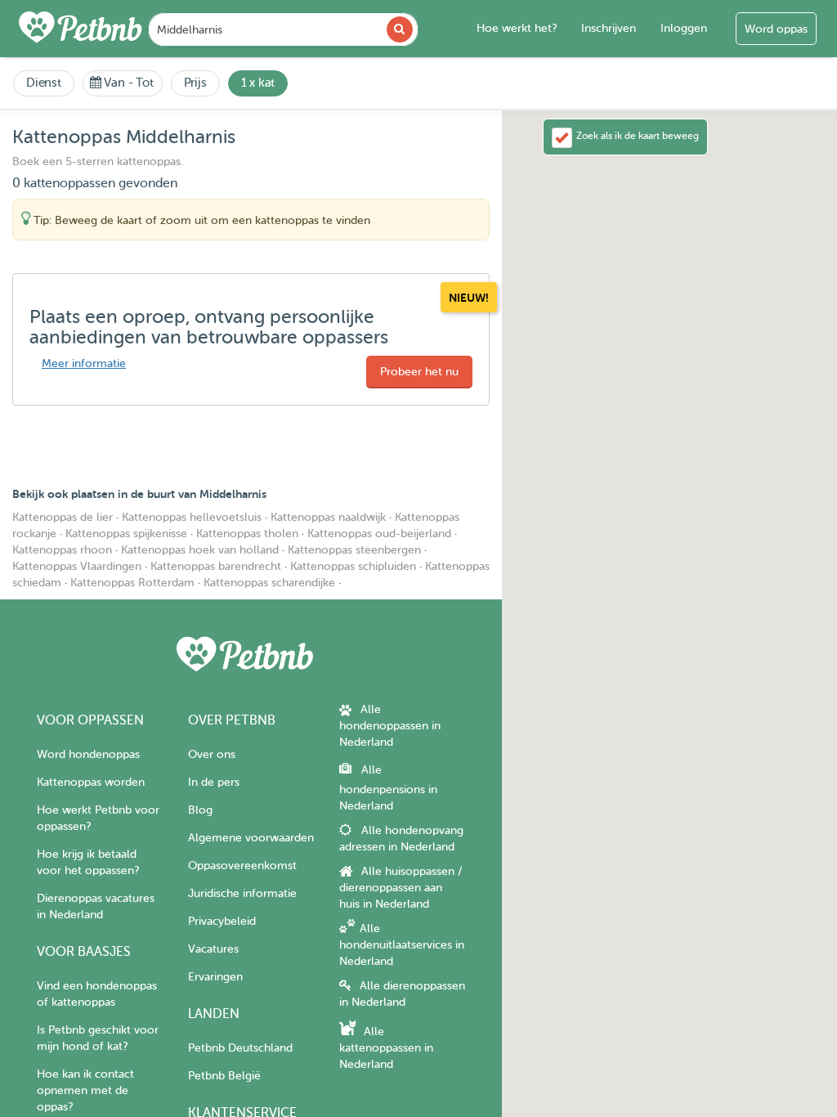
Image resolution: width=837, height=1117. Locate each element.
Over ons (211, 754)
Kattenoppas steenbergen (354, 550)
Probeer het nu (419, 372)
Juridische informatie (242, 893)
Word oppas (776, 29)
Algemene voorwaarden (251, 838)
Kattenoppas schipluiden (353, 566)
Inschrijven (608, 28)
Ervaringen (215, 977)
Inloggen (683, 28)
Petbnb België (224, 1076)
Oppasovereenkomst (242, 865)
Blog (200, 810)
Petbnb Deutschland (240, 1048)
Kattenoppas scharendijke (269, 582)
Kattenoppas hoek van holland (200, 550)
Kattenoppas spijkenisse (126, 533)
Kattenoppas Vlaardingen (76, 566)
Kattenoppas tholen (247, 533)
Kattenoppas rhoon (62, 550)
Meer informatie (84, 363)
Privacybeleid (222, 921)
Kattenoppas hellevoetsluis (192, 517)
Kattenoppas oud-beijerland (379, 533)
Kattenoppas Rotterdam (132, 582)
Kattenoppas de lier (62, 517)
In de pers (213, 782)
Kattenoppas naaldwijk (328, 517)
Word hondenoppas (88, 754)
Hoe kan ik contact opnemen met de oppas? (85, 1090)
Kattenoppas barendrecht (215, 566)
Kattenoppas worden (91, 782)
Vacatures (213, 949)
